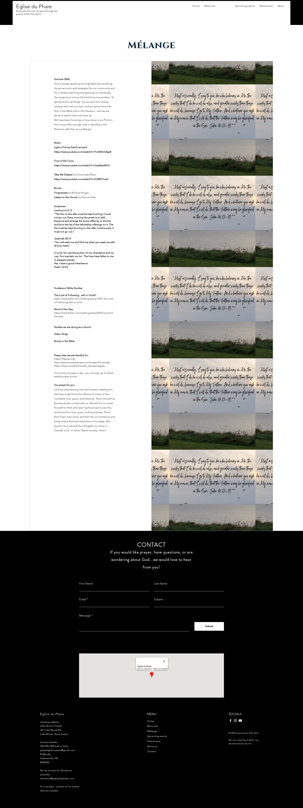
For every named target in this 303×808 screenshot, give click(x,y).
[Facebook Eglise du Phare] (230, 721)
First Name (86, 583)
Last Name (160, 583)
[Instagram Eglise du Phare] (235, 721)
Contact (151, 751)
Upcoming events (157, 736)
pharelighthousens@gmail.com (57, 750)
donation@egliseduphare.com (57, 778)
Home (150, 721)
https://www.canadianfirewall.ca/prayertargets (79, 365)
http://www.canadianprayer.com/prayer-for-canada (82, 362)
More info (152, 726)
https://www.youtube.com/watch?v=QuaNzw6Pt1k (82, 165)
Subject (158, 599)
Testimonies (153, 741)
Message (85, 615)
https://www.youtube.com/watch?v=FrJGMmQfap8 (82, 151)
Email (82, 599)
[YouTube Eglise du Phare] (240, 721)
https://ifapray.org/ (64, 358)
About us (152, 746)
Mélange (152, 731)
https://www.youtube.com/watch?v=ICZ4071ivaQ (81, 179)
